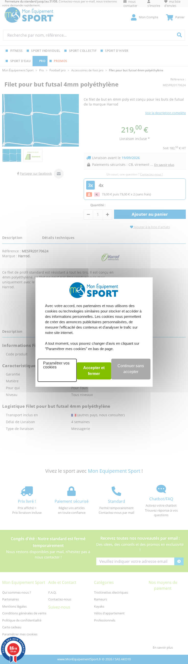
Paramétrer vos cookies (56, 365)
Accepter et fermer (94, 371)
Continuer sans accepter (131, 369)
